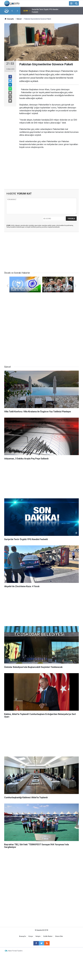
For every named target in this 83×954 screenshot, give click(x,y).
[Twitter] (10, 80)
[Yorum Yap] (10, 101)
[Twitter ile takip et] (41, 943)
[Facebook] (10, 76)
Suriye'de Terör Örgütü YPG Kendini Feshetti (45, 10)
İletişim (38, 936)
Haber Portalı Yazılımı (15, 951)
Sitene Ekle (59, 936)
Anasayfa (22, 936)
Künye (31, 936)
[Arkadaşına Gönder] (10, 93)
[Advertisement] (41, 170)
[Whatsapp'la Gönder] (10, 89)
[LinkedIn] (10, 84)
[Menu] (71, 3)
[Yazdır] (10, 97)
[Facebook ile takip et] (36, 943)
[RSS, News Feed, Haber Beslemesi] (47, 943)
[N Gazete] (11, 3)
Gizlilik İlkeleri (47, 936)
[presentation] (12, 10)
